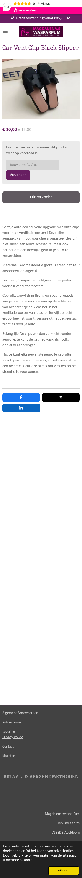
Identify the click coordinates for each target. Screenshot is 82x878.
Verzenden (18, 175)
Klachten (8, 756)
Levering (8, 732)
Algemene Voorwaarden (20, 713)
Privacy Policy (12, 737)
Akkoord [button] (63, 870)
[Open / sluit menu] (5, 31)
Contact (8, 746)
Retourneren (11, 722)
